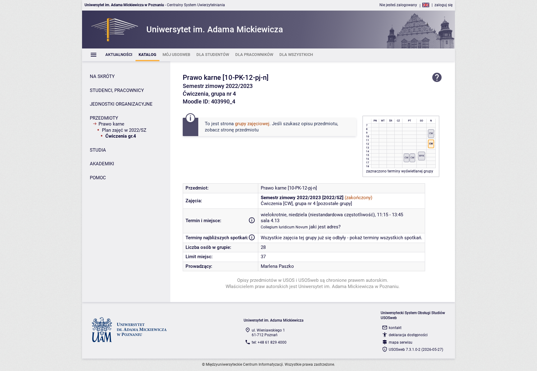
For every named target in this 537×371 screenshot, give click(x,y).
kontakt (395, 328)
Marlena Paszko (277, 266)
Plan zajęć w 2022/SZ (124, 130)
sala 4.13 (270, 220)
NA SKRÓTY (102, 76)
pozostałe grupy (334, 203)
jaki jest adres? (325, 227)
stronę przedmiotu (240, 130)
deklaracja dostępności (408, 335)
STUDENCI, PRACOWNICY (117, 90)
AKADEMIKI (102, 164)
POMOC (98, 178)
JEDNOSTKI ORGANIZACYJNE (121, 104)
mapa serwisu (400, 342)
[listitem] (118, 54)
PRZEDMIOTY (104, 118)
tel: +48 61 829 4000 (269, 342)
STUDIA (98, 150)
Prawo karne (111, 124)
